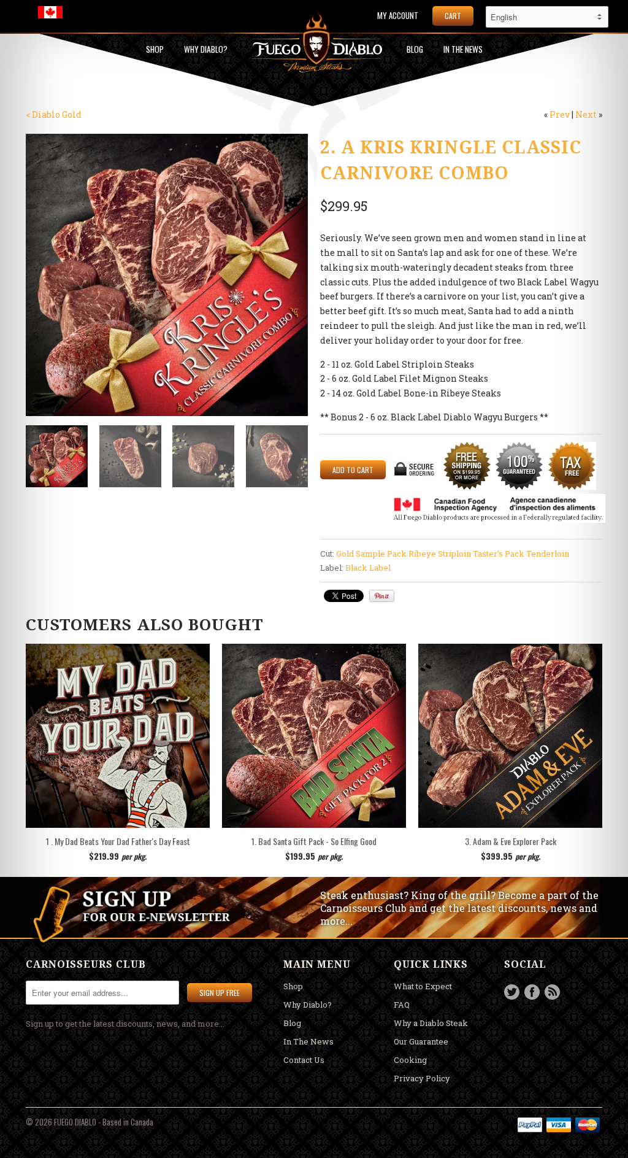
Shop (155, 49)
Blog (415, 49)
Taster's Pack (498, 553)
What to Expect (423, 986)
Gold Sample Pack (371, 553)
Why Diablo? (206, 49)
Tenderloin (547, 553)
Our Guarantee (421, 1041)
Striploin (454, 553)
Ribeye (422, 553)
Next (586, 114)
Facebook (532, 992)
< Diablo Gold (54, 114)
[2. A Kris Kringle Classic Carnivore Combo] (167, 275)
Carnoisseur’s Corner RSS (552, 992)
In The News (308, 1041)
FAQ (402, 1004)
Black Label (368, 567)
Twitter (511, 992)
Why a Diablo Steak (431, 1023)
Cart (453, 15)
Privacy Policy (422, 1078)
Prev (560, 114)
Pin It (381, 596)
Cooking (410, 1059)
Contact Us (303, 1059)
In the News (463, 49)
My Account (397, 15)
